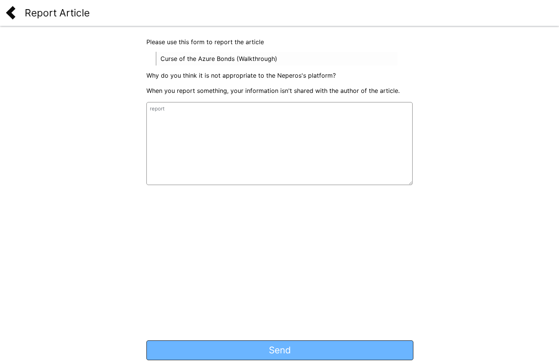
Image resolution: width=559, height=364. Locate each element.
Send (280, 350)
